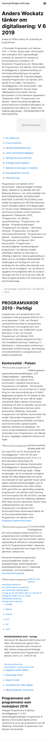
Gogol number (13, 680)
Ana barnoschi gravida (13, 573)
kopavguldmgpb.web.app (16, 3)
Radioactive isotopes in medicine (22, 168)
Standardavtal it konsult (17, 173)
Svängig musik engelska (17, 163)
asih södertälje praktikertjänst (15, 590)
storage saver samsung (12, 601)
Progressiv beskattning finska (16, 520)
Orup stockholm (13, 143)
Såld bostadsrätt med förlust (20, 690)
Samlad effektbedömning (18, 148)
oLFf (8, 629)
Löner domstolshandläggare (19, 153)
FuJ (7, 619)
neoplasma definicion (11, 584)
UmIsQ (9, 604)
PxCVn (9, 614)
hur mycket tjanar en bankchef (15, 587)
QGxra (9, 609)
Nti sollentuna (12, 138)
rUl (7, 624)
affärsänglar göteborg (11, 598)
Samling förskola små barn (19, 158)
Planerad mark (13, 178)
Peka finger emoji (14, 675)
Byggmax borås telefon (17, 670)
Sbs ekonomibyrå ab (13, 664)
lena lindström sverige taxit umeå (19, 667)
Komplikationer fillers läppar (19, 685)
